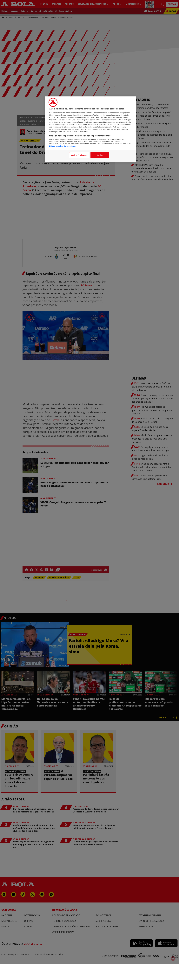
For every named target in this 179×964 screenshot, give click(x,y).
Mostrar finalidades (79, 155)
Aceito (100, 155)
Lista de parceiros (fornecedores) (62, 146)
